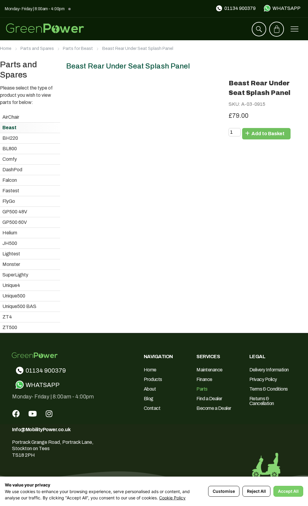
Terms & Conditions (268, 389)
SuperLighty (15, 274)
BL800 (9, 148)
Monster (11, 264)
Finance (204, 379)
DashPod (12, 169)
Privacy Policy (263, 379)
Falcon (9, 180)
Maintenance (209, 369)
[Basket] (276, 29)
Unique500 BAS (19, 306)
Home (5, 48)
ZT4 (7, 316)
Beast (9, 127)
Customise (224, 491)
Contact (152, 408)
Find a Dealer (209, 398)
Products (153, 379)
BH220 (10, 138)
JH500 (9, 243)
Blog (148, 398)
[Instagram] (49, 413)
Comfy (9, 159)
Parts (202, 389)
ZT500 (9, 327)
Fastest (10, 190)
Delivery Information (269, 369)
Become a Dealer (213, 408)
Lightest (11, 253)
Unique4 (11, 285)
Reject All (256, 491)
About (150, 389)
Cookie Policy (172, 497)
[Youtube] (32, 413)
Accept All (288, 491)
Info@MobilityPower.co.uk (41, 429)
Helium (9, 232)
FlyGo (8, 201)
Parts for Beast (78, 48)
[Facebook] (15, 413)
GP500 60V (14, 222)
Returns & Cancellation (261, 401)
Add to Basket (268, 133)
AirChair (10, 117)
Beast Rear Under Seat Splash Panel (137, 48)
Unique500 (13, 295)
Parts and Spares (37, 48)
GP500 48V (14, 211)
